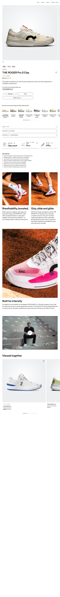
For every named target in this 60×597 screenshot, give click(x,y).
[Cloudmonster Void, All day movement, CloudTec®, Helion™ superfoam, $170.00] (37, 110)
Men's (25, 94)
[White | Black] (14, 66)
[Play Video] (30, 333)
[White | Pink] (9, 66)
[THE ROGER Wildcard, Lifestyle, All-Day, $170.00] (21, 110)
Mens (42, 2)
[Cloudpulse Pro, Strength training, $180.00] (45, 110)
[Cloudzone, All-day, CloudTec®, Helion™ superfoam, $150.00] (13, 110)
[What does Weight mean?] (52, 143)
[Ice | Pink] (4, 66)
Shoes (47, 2)
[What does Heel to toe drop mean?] (37, 143)
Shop (38, 2)
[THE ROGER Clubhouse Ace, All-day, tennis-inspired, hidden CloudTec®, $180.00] (5, 110)
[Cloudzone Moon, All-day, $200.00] (29, 110)
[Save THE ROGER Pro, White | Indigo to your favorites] (43, 361)
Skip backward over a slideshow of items (14, 411)
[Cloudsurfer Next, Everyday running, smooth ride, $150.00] (52, 110)
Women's (10, 94)
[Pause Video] (56, 348)
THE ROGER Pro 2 (7, 89)
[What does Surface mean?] (14, 143)
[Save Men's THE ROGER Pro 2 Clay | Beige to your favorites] (56, 72)
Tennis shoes (55, 2)
